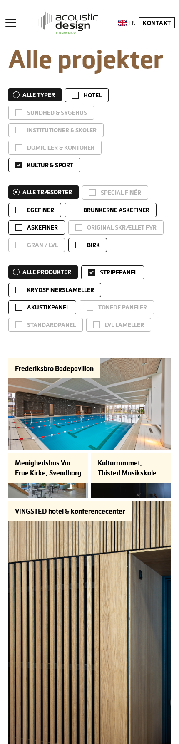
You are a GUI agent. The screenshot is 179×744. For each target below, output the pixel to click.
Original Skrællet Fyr (122, 227)
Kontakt (157, 23)
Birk (93, 245)
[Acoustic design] (68, 22)
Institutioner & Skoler (62, 130)
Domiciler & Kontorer (60, 147)
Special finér (121, 192)
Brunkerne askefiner (116, 210)
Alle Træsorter (47, 192)
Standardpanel (51, 325)
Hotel (93, 95)
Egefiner (40, 210)
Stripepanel (118, 272)
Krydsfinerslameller (60, 290)
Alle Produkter (46, 272)
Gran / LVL (42, 245)
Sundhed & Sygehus (57, 112)
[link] (87, 95)
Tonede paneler (122, 307)
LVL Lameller (124, 325)
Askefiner (42, 227)
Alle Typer (38, 95)
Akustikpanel (48, 307)
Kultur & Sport (50, 165)
